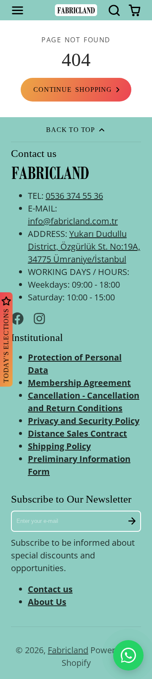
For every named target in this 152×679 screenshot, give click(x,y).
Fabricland (68, 650)
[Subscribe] (132, 521)
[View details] (50, 173)
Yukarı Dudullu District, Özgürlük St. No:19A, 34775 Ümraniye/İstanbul (84, 246)
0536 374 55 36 (74, 195)
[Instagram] (40, 318)
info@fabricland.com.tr (73, 221)
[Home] (76, 10)
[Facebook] (17, 318)
